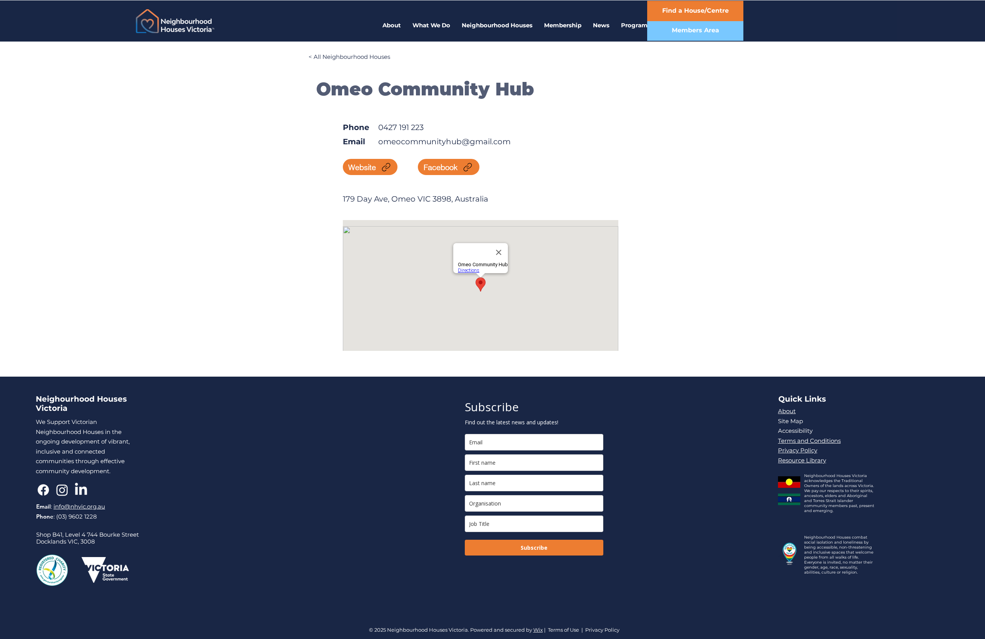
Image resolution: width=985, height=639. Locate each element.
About (787, 411)
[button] (635, 25)
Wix (538, 630)
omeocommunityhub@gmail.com (444, 141)
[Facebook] (43, 489)
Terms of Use (563, 630)
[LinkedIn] (80, 489)
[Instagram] (62, 489)
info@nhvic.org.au (79, 506)
